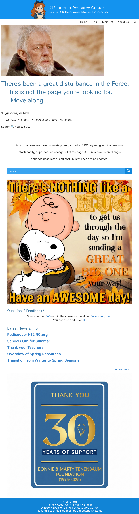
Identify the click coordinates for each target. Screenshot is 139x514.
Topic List (107, 21)
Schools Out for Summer (28, 341)
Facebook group (101, 316)
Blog (94, 21)
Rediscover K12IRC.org (27, 334)
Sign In (88, 504)
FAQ (48, 316)
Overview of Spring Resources (34, 354)
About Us (123, 21)
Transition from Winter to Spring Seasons (43, 360)
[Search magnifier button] (128, 171)
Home (83, 21)
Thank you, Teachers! (26, 347)
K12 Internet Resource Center (76, 7)
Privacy (76, 504)
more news (122, 369)
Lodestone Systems (89, 510)
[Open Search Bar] (135, 22)
